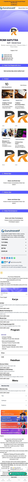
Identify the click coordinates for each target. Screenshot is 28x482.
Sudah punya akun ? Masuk (17, 446)
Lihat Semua (23, 85)
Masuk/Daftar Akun (23, 8)
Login (5, 452)
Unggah (5, 297)
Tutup (1, 281)
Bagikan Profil (14, 50)
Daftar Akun (7, 446)
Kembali (2, 452)
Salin (22, 439)
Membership (6, 281)
